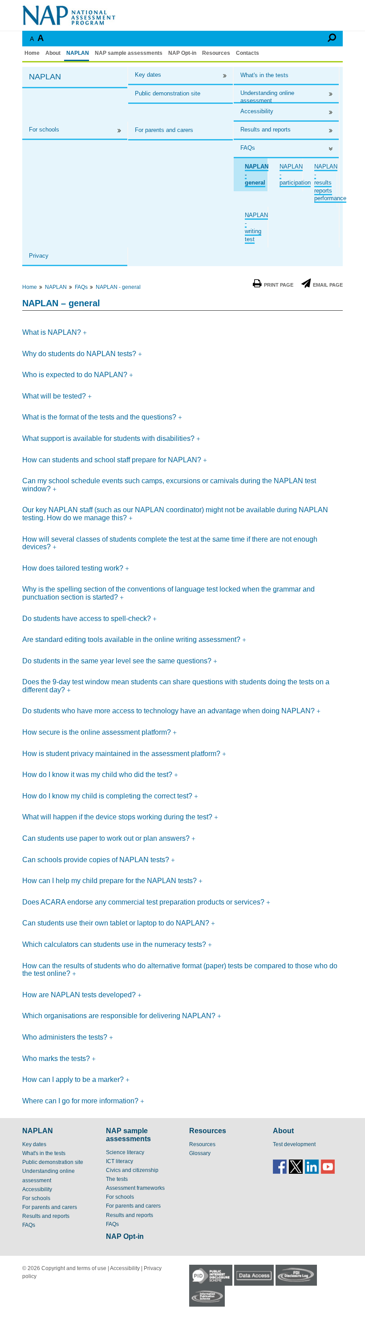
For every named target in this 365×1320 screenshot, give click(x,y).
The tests (117, 1179)
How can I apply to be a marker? (74, 1079)
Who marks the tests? (57, 1058)
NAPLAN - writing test (256, 227)
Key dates (148, 74)
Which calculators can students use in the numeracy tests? (115, 944)
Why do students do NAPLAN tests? (80, 354)
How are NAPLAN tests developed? (80, 995)
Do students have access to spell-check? (87, 618)
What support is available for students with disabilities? (109, 438)
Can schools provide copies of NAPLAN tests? (96, 860)
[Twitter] (296, 1166)
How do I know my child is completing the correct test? (108, 796)
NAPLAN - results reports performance (330, 182)
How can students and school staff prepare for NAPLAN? (112, 460)
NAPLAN (77, 53)
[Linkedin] (312, 1166)
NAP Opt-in (182, 53)
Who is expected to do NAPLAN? (75, 374)
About (53, 53)
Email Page (328, 285)
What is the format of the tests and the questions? (100, 417)
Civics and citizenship (132, 1170)
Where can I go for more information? (81, 1101)
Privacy (39, 255)
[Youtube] (328, 1166)
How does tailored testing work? (73, 568)
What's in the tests (264, 75)
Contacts (247, 53)
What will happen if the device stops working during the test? (118, 817)
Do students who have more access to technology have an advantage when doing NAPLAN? (169, 711)
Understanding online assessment (267, 96)
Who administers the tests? (65, 1037)
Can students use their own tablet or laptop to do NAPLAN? (116, 923)
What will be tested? (55, 396)
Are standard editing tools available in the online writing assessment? (132, 639)
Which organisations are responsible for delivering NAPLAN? (119, 1016)
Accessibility (256, 111)
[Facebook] (280, 1166)
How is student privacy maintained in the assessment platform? (122, 753)
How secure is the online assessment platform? (97, 732)
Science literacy (125, 1152)
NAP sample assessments (128, 53)
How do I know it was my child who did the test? (98, 774)
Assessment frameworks (135, 1188)
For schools (44, 129)
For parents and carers (164, 130)
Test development (294, 1144)
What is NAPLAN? (52, 332)
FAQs (247, 147)
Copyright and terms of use (73, 1268)
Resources (216, 53)
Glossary (200, 1153)
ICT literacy (119, 1161)
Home (32, 53)
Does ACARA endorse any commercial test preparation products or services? (144, 902)
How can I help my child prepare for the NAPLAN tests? (110, 880)
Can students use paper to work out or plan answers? (106, 838)
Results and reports (265, 129)
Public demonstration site (167, 93)
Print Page (278, 285)
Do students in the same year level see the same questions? (117, 661)
